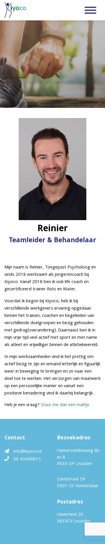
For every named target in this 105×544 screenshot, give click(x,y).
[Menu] (90, 11)
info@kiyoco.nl (27, 452)
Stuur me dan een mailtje (65, 405)
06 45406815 (27, 459)
